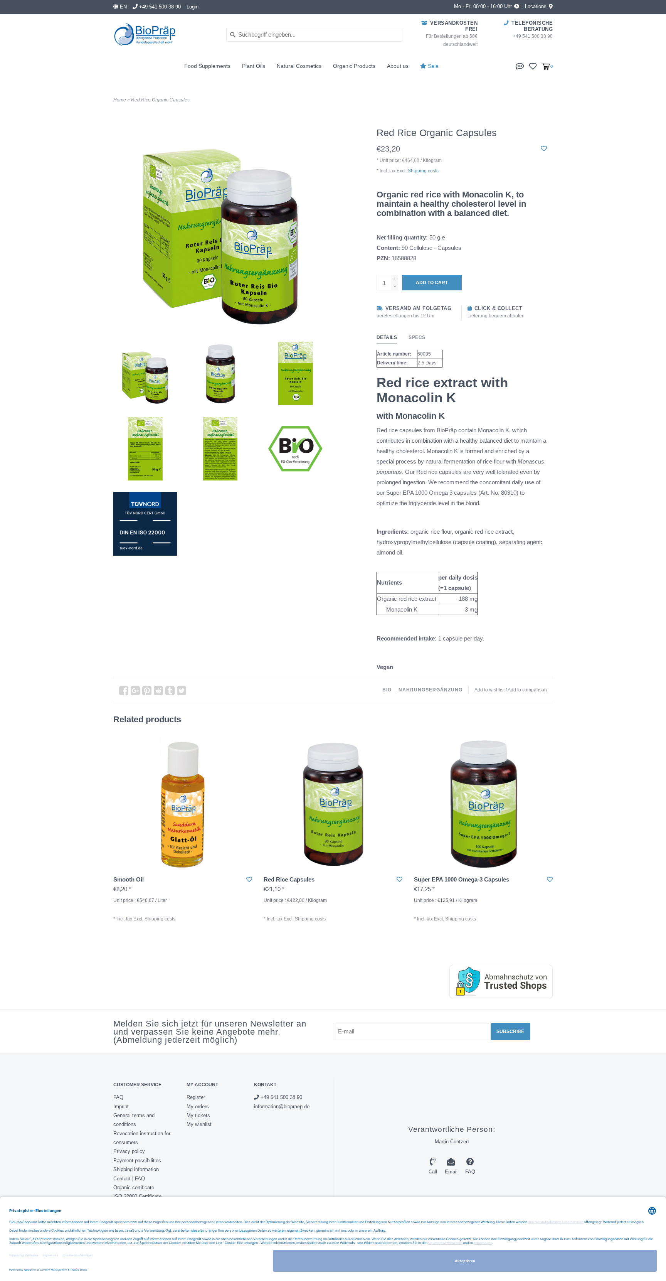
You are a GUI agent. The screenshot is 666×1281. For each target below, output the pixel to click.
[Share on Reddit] (158, 690)
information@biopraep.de (281, 1106)
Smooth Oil (128, 879)
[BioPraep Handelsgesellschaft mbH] (164, 34)
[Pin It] (146, 690)
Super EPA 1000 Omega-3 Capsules (461, 879)
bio (387, 690)
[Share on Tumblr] (170, 690)
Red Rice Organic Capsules (160, 100)
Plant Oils (253, 66)
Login (192, 7)
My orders (198, 1106)
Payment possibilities (137, 1160)
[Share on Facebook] (123, 690)
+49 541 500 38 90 (280, 1097)
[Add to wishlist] (544, 148)
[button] (520, 65)
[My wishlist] (533, 65)
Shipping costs (423, 171)
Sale (432, 66)
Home (119, 100)
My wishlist (199, 1124)
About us (398, 66)
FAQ (118, 1097)
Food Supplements (207, 66)
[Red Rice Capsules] (333, 802)
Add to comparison (527, 690)
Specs (417, 337)
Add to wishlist (489, 690)
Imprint (121, 1106)
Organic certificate (133, 1187)
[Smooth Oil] (182, 802)
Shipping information (136, 1169)
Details (387, 337)
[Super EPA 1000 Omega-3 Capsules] (483, 802)
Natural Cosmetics (299, 66)
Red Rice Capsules (289, 879)
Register (196, 1097)
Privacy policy (129, 1151)
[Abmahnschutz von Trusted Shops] (493, 981)
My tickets (198, 1115)
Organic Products (354, 66)
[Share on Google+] (135, 690)
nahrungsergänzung (430, 690)
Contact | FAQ (129, 1179)
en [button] (122, 7)
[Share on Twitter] (181, 690)
